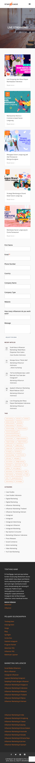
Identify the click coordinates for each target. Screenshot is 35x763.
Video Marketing (11, 548)
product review (18, 464)
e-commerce (26, 418)
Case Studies (10, 492)
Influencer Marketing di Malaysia (15, 691)
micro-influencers (20, 455)
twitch (7, 478)
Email (6, 254)
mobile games (16, 458)
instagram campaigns (10, 441)
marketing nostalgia (10, 455)
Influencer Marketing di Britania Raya (17, 738)
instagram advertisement (21, 438)
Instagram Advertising (13, 522)
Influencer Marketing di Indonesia (15, 688)
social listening (18, 471)
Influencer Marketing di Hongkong (16, 718)
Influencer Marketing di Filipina (14, 698)
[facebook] (11, 754)
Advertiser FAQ (9, 648)
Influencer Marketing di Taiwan (15, 721)
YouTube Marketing (12, 552)
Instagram (9, 515)
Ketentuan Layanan (11, 655)
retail (25, 464)
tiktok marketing (16, 368)
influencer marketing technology (12, 435)
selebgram (8, 468)
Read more (10, 85)
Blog (6, 631)
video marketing (9, 481)
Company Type (10, 292)
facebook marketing (10, 422)
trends (26, 474)
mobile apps (8, 458)
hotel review (19, 425)
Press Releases (9, 464)
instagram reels (9, 445)
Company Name (10, 283)
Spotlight (7, 635)
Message (7, 323)
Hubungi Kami (9, 625)
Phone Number (10, 264)
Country (7, 273)
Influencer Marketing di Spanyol (15, 745)
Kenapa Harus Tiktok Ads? (19, 360)
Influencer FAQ (9, 651)
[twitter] (15, 754)
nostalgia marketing (20, 461)
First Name (8, 245)
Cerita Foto (8, 638)
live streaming (17, 451)
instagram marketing (22, 441)
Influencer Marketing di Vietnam (15, 701)
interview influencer (19, 448)
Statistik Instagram (10, 641)
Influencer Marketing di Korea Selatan (17, 728)
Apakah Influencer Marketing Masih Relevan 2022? (20, 389)
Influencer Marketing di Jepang (14, 725)
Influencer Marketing (13, 505)
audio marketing (9, 418)
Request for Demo (11, 337)
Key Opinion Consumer (13, 532)
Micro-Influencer (10, 671)
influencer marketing (22, 428)
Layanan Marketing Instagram (14, 678)
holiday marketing (9, 425)
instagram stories (18, 445)
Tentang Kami (9, 621)
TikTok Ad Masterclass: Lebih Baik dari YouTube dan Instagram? (20, 375)
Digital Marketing (12, 499)
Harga (6, 628)
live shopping (8, 451)
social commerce (9, 471)
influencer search (9, 438)
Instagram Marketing (13, 528)
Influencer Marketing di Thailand (15, 695)
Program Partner (10, 645)
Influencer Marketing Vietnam (16, 512)
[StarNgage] (11, 4)
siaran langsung (16, 468)
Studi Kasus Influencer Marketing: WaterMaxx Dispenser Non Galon (17, 349)
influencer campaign (10, 428)
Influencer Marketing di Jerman (14, 741)
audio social (18, 418)
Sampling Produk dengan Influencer (16, 681)
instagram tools (9, 448)
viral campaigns (19, 481)
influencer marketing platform (12, 431)
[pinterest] (20, 754)
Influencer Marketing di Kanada (15, 735)
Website (7, 302)
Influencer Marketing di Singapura (16, 685)
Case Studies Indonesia (17, 355)
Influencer (7, 608)
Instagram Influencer (13, 525)
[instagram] (24, 754)
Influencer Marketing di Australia (15, 731)
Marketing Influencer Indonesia (17, 364)
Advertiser (7, 605)
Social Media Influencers (12, 668)
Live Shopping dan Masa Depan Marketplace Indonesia (20, 402)
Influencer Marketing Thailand (16, 509)
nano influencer (9, 461)
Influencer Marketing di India (14, 715)
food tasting (19, 422)
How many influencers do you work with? (17, 312)
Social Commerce (11, 542)
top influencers (19, 474)
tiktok (26, 471)
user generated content (16, 478)
